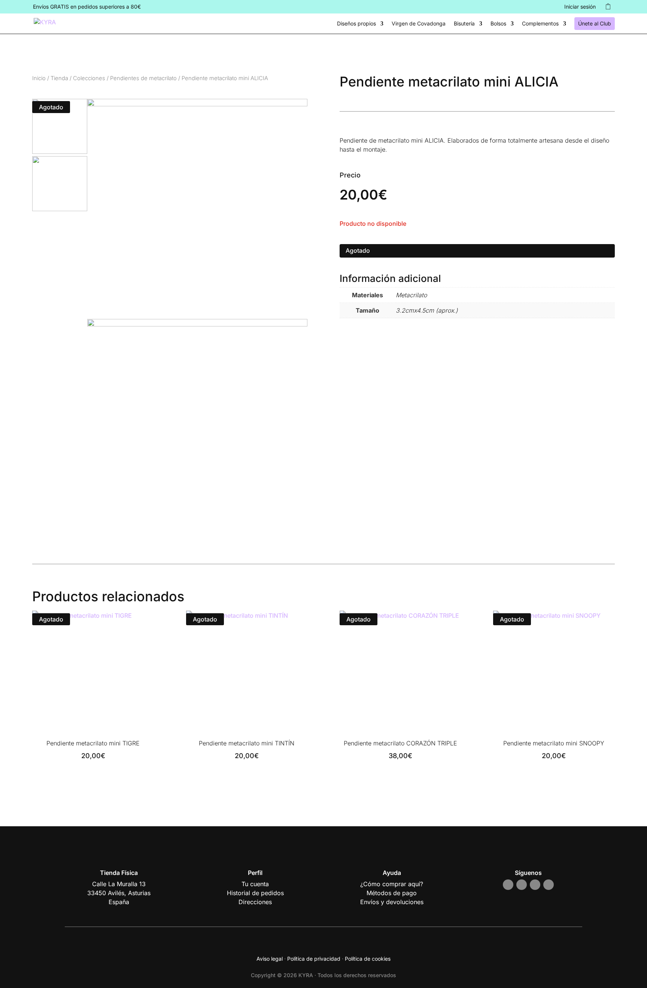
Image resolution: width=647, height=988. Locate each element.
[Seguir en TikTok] (535, 884)
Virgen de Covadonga (419, 24)
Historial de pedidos (255, 893)
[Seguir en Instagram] (508, 884)
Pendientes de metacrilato (143, 78)
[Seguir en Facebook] (521, 884)
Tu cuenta (255, 884)
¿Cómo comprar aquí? (391, 884)
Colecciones (89, 78)
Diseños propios (356, 24)
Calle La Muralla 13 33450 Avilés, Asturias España (119, 893)
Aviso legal (269, 958)
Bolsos (498, 24)
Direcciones (255, 902)
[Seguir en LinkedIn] (548, 884)
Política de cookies (368, 958)
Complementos (540, 24)
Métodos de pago (392, 893)
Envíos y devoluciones (391, 902)
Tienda (59, 78)
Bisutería (464, 24)
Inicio (39, 78)
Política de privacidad (313, 958)
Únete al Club (594, 23)
